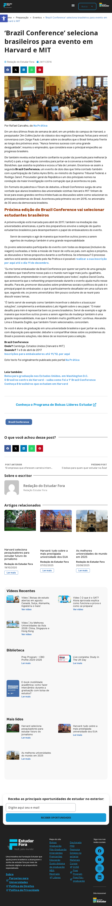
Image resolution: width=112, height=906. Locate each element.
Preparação (22, 17)
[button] (73, 5)
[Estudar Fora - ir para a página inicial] (8, 5)
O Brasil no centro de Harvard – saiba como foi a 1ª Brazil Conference (50, 380)
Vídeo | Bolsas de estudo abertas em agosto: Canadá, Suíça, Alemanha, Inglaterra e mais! (35, 602)
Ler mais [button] (11, 572)
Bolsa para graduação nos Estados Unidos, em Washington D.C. (46, 376)
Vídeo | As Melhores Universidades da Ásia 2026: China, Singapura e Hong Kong (35, 627)
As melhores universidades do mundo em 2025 (91, 553)
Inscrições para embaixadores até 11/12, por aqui (37, 354)
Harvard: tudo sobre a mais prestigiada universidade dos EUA (54, 553)
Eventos (37, 17)
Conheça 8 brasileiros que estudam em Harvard (36, 383)
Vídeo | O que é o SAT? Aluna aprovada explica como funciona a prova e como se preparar (87, 602)
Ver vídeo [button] (26, 609)
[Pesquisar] (92, 6)
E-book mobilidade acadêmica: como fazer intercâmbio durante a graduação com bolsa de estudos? (35, 688)
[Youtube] (99, 859)
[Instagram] (99, 868)
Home (8, 17)
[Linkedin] (99, 877)
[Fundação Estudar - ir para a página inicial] (104, 5)
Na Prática (40, 125)
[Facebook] (99, 851)
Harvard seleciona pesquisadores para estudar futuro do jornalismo (16, 554)
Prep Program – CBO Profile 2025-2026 (32, 658)
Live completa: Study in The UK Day (86, 658)
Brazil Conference (18, 421)
